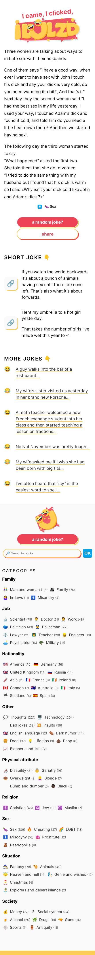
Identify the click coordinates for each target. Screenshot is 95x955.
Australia (45, 687)
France (38, 680)
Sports (15, 927)
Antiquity (44, 927)
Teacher (46, 634)
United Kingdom (24, 672)
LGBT (70, 829)
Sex (50, 206)
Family (62, 589)
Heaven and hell (24, 874)
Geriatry (48, 770)
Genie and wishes (70, 874)
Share (47, 234)
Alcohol (16, 919)
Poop (66, 740)
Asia (13, 680)
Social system (50, 911)
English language (25, 733)
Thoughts (19, 717)
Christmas (18, 882)
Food (14, 740)
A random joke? (47, 222)
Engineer (76, 634)
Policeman (51, 627)
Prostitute (50, 837)
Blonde (50, 778)
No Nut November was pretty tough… (53, 446)
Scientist (17, 619)
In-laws (16, 597)
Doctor (46, 619)
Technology (55, 717)
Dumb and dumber (29, 786)
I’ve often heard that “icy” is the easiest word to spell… (47, 487)
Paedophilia (19, 845)
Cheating (42, 829)
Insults (49, 725)
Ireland (64, 680)
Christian (18, 807)
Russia (60, 672)
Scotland (17, 695)
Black (61, 786)
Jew (45, 807)
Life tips (41, 740)
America (17, 664)
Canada (16, 687)
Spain (44, 695)
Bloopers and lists (25, 748)
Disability (18, 770)
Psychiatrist (20, 642)
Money (16, 911)
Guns (69, 919)
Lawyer (16, 634)
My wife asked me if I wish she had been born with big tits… (50, 465)
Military (52, 642)
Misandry (45, 597)
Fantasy (17, 866)
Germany (48, 664)
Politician (18, 627)
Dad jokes (22, 725)
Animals (47, 866)
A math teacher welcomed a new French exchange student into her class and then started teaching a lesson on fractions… (49, 422)
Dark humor (66, 733)
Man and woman (25, 589)
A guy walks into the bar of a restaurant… (44, 372)
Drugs (44, 919)
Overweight (19, 778)
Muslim (70, 807)
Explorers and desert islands (34, 890)
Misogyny (18, 837)
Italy (70, 687)
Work (72, 619)
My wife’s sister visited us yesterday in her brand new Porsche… (52, 394)
